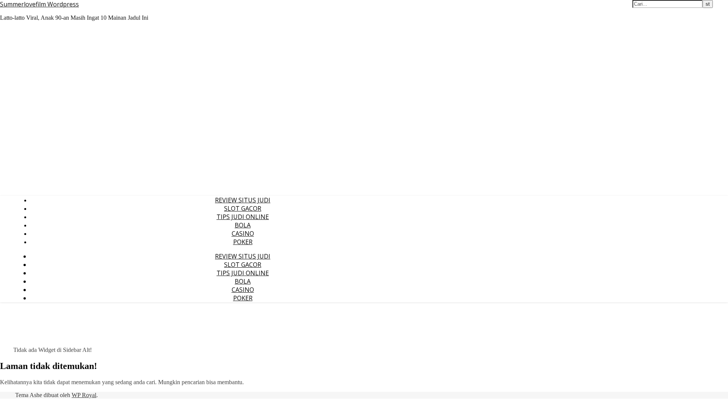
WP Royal (84, 395)
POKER (243, 242)
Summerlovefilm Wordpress (39, 4)
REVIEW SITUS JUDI (242, 200)
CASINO (243, 233)
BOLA (243, 225)
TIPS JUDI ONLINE (243, 217)
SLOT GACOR (242, 208)
